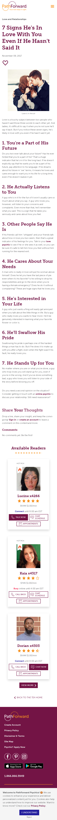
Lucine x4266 (28, 496)
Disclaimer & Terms (14, 736)
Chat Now (41, 667)
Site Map (8, 741)
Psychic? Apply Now (14, 747)
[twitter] (16, 756)
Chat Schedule (40, 517)
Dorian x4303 (28, 646)
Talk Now (21, 517)
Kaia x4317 (28, 573)
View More (27, 685)
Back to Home (29, 697)
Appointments (30, 524)
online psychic (43, 394)
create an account (28, 419)
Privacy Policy (38, 805)
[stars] (28, 501)
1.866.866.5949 (14, 776)
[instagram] (24, 756)
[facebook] (7, 756)
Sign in (12, 419)
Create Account (12, 725)
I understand (29, 812)
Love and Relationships (14, 19)
